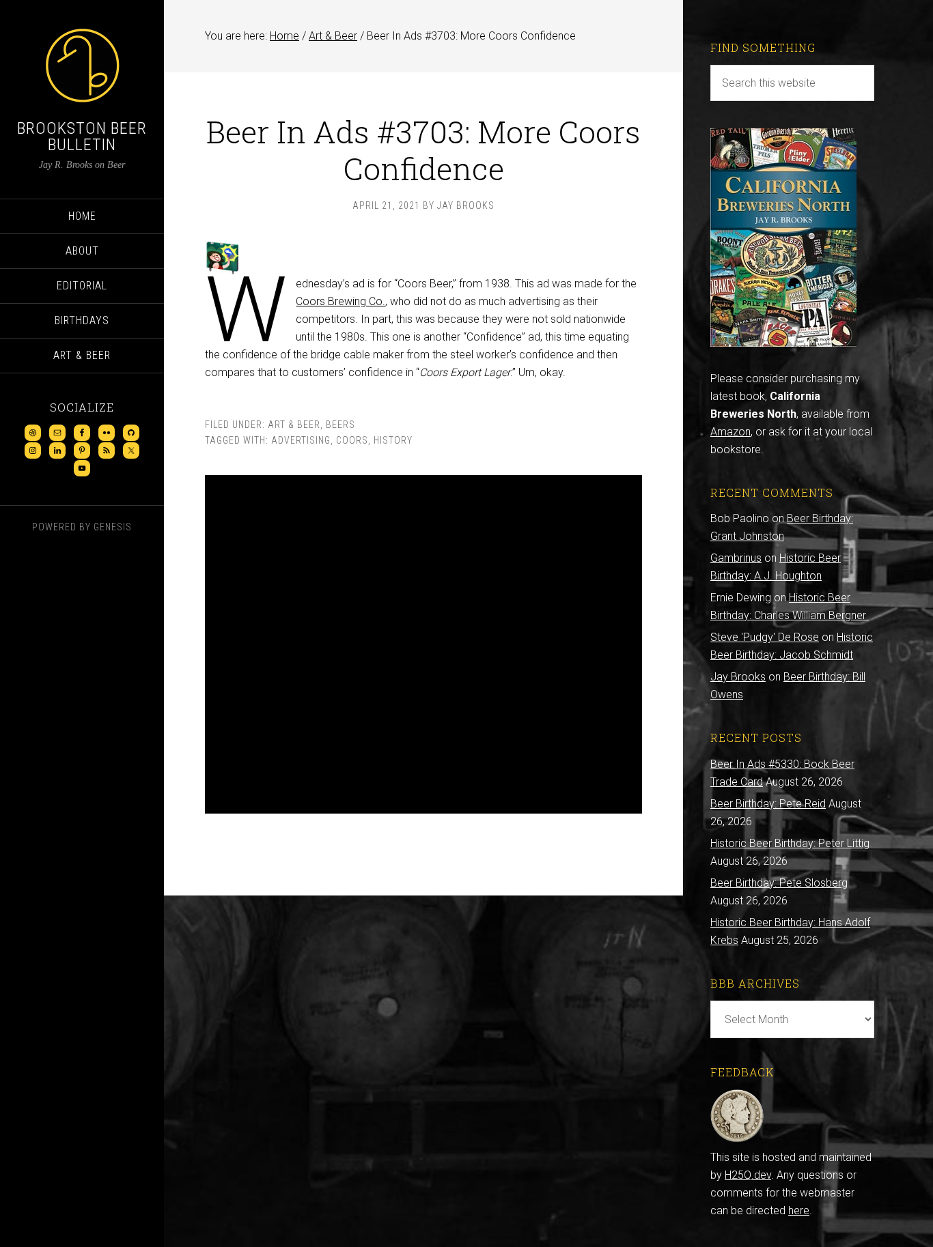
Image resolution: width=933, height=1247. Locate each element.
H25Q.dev (748, 1175)
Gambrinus (736, 557)
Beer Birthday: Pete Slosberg (779, 882)
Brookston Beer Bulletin (82, 136)
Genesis (113, 526)
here (798, 1210)
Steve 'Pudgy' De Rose (764, 637)
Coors (352, 440)
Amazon (730, 431)
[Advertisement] (423, 644)
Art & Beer (294, 424)
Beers (340, 424)
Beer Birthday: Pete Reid (768, 803)
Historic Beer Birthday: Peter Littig (789, 843)
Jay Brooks (738, 676)
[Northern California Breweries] (783, 342)
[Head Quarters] (737, 1139)
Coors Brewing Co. (340, 301)
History (393, 440)
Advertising (301, 440)
